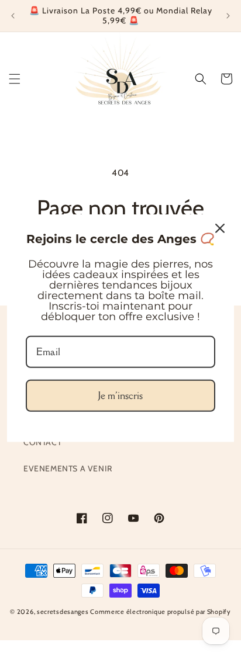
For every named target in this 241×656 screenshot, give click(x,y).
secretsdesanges (63, 612)
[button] (14, 79)
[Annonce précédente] (13, 16)
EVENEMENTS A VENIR (67, 468)
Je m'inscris (120, 395)
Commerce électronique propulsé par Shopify (160, 612)
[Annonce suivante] (228, 16)
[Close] (220, 228)
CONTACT (42, 442)
